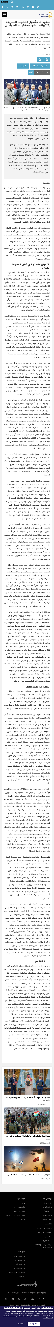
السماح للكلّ (33, 1323)
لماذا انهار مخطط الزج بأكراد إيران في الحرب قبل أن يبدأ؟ (28, 1138)
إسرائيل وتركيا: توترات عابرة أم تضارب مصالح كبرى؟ (28, 1175)
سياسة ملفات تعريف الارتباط (15, 1215)
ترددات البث (48, 1211)
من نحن (22, 1203)
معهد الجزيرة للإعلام (45, 1232)
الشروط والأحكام (19, 1207)
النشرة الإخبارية (46, 1215)
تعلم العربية (47, 1236)
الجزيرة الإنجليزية (19, 1260)
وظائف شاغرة (47, 1207)
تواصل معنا (48, 1203)
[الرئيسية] (45, 14)
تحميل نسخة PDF (40, 65)
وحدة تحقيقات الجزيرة (17, 1272)
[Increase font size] (47, 60)
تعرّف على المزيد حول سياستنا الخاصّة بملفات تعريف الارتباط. (28, 1316)
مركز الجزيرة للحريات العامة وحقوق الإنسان (43, 1246)
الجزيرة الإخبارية (19, 1256)
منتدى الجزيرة (47, 1240)
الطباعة (23, 65)
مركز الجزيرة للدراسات (44, 1228)
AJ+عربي (21, 1276)
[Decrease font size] (40, 60)
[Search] (12, 2)
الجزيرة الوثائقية (19, 1268)
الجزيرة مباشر (20, 1264)
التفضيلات (21, 1219)
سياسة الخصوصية (19, 1211)
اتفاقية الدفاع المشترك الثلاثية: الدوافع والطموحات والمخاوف (28, 1099)
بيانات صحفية (47, 1219)
